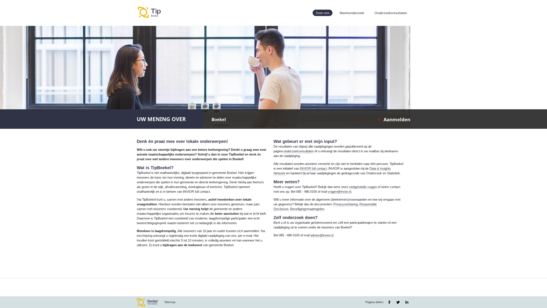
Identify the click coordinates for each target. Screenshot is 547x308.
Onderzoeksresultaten (391, 13)
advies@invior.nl (321, 235)
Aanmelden (397, 119)
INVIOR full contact (313, 168)
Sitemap (169, 302)
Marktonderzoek (352, 13)
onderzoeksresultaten (299, 151)
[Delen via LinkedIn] (406, 302)
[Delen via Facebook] (389, 302)
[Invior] (147, 302)
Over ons (322, 13)
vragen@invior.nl (339, 191)
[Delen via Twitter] (398, 302)
